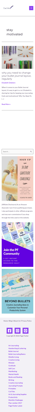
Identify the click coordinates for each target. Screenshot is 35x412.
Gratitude (12, 366)
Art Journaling (13, 346)
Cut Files (11, 391)
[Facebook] (9, 331)
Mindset (11, 363)
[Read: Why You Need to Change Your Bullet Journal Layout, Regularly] (17, 57)
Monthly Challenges (15, 400)
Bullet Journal (13, 351)
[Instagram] (17, 331)
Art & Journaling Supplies (17, 394)
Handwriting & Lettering (17, 348)
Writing (11, 380)
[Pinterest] (25, 331)
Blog (10, 321)
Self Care (11, 368)
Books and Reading (15, 377)
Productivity (13, 397)
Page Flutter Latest (15, 406)
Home (5, 321)
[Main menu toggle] (31, 8)
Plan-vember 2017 (15, 403)
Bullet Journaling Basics (16, 354)
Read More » (6, 104)
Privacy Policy (26, 321)
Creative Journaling (15, 383)
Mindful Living (13, 357)
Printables (12, 389)
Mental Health (13, 374)
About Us (16, 321)
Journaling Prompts (15, 386)
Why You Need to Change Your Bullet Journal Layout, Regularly (16, 75)
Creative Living (13, 360)
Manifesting (12, 371)
